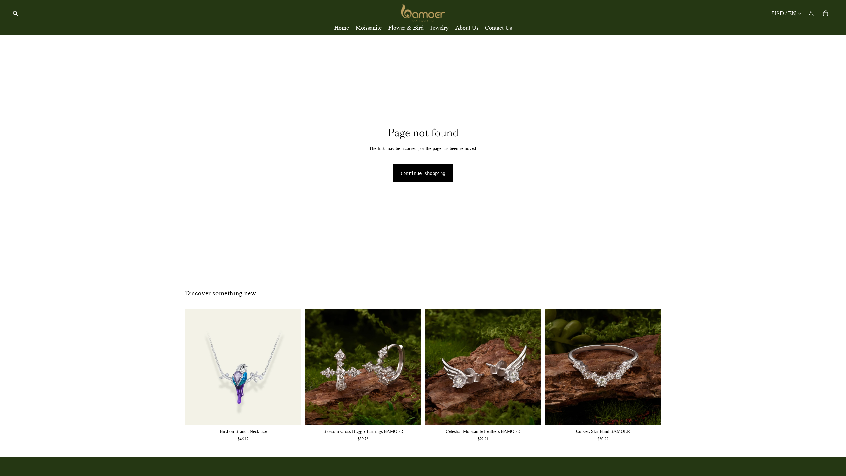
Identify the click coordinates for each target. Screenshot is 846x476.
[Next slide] (291, 367)
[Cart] (825, 13)
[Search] (15, 13)
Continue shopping (423, 173)
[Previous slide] (195, 367)
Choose (656, 414)
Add (296, 414)
